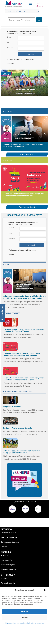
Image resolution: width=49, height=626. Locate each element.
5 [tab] (25, 101)
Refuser (24, 618)
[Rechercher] (39, 19)
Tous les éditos (27, 154)
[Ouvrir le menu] (30, 3)
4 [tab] (23, 101)
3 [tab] (21, 101)
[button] (45, 590)
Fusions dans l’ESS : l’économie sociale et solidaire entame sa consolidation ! (23, 145)
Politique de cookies (10, 623)
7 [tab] (30, 101)
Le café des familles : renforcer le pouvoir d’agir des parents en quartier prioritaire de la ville (24, 195)
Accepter (24, 611)
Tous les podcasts (27, 207)
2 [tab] (19, 101)
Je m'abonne (2, 311)
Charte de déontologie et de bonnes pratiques (30, 623)
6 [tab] (28, 101)
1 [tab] (16, 101)
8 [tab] (32, 101)
